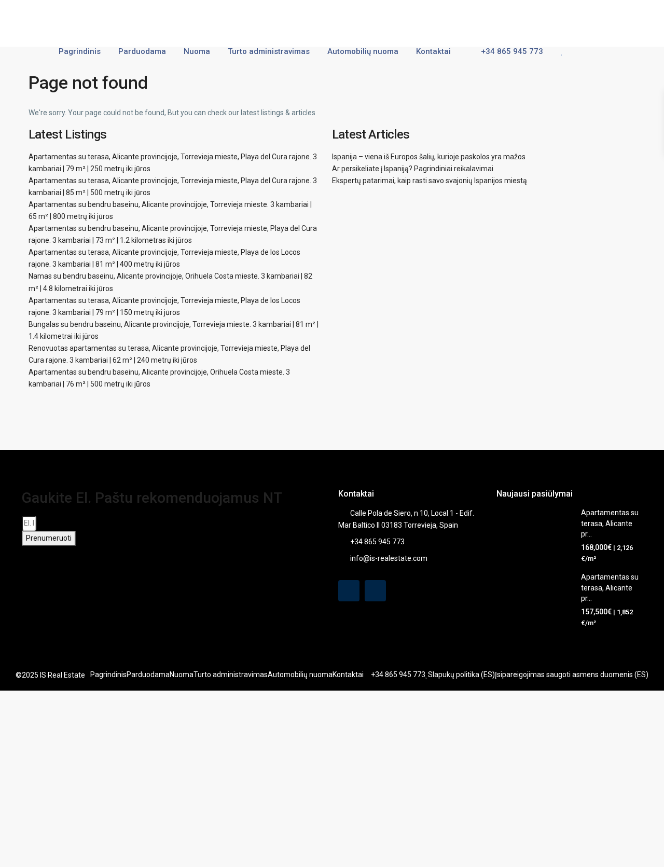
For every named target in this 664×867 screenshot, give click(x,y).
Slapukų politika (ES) (461, 674)
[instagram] (375, 590)
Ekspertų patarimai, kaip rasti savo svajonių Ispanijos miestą (429, 180)
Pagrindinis (80, 51)
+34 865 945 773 (511, 51)
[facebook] (348, 590)
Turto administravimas (269, 51)
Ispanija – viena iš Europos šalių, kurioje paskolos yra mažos (428, 157)
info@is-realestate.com (388, 558)
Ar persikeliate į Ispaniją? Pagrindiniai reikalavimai (412, 168)
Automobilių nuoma (362, 51)
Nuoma (197, 51)
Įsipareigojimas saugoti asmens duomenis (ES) (571, 674)
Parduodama (142, 51)
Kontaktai (433, 51)
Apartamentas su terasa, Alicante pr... (610, 523)
